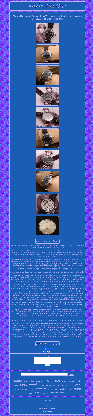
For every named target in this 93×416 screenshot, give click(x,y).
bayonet (21, 389)
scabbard (65, 381)
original (48, 380)
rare (57, 380)
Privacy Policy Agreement (47, 408)
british (31, 381)
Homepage (47, 400)
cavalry (39, 381)
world (33, 384)
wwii (16, 385)
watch (60, 385)
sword (66, 385)
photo (25, 381)
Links (47, 403)
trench (63, 388)
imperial (54, 393)
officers (71, 385)
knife (48, 393)
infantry (41, 385)
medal (62, 393)
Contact (47, 406)
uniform (32, 389)
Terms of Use (47, 411)
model (79, 381)
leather (72, 381)
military (18, 380)
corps (30, 393)
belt (48, 389)
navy (44, 393)
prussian (48, 385)
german (41, 388)
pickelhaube (54, 389)
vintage (77, 388)
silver (54, 385)
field (15, 389)
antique (23, 384)
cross (26, 389)
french (70, 389)
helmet (38, 392)
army (77, 384)
